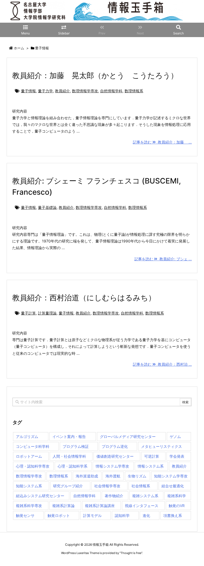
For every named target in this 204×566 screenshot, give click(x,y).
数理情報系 (134, 91)
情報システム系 (151, 466)
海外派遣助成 (87, 476)
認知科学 (122, 515)
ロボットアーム (29, 456)
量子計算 (28, 313)
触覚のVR (177, 505)
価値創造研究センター (115, 456)
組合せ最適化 (173, 486)
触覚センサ (25, 515)
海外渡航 (112, 476)
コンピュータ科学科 (32, 446)
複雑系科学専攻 (29, 505)
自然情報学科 (111, 91)
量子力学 (45, 91)
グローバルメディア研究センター (128, 436)
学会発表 (176, 456)
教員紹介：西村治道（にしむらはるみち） (84, 297)
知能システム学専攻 (171, 476)
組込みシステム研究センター (40, 495)
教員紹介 (62, 91)
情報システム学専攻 (112, 466)
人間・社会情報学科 (69, 456)
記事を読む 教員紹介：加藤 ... (162, 142)
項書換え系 (172, 515)
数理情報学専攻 (85, 91)
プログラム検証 (76, 446)
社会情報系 (140, 486)
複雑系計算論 (63, 505)
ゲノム (175, 436)
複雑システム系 (145, 495)
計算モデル (92, 515)
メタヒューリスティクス (161, 446)
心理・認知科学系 (72, 466)
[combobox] (102, 402)
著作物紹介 (114, 495)
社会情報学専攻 (107, 486)
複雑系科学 (176, 495)
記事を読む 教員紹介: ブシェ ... (163, 259)
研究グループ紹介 (68, 486)
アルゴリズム (27, 436)
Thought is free (131, 553)
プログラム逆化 (115, 446)
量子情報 (28, 91)
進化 (146, 515)
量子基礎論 (47, 207)
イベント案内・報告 (69, 436)
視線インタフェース (141, 505)
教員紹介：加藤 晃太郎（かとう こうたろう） (95, 75)
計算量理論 (47, 313)
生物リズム (137, 476)
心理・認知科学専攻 (32, 466)
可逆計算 (151, 456)
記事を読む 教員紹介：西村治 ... (162, 364)
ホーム (19, 48)
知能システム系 (29, 486)
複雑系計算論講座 (100, 505)
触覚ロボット (59, 515)
